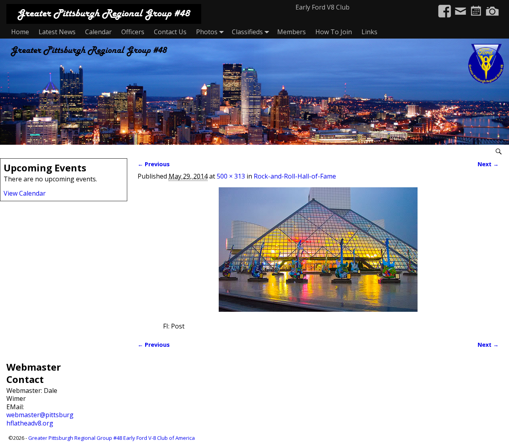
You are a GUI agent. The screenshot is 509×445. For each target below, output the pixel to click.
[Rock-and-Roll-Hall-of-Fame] (318, 254)
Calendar (98, 31)
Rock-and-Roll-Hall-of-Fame (295, 176)
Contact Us (170, 31)
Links (369, 31)
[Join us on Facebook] (444, 7)
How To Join (333, 31)
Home (20, 31)
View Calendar (25, 193)
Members (291, 31)
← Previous (154, 164)
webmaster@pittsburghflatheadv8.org (40, 418)
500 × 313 (231, 176)
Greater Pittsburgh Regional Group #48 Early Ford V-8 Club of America (111, 437)
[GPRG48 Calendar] (476, 7)
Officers (132, 31)
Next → (488, 164)
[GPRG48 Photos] (492, 7)
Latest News (57, 31)
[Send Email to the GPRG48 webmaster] (460, 7)
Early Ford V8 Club (322, 7)
